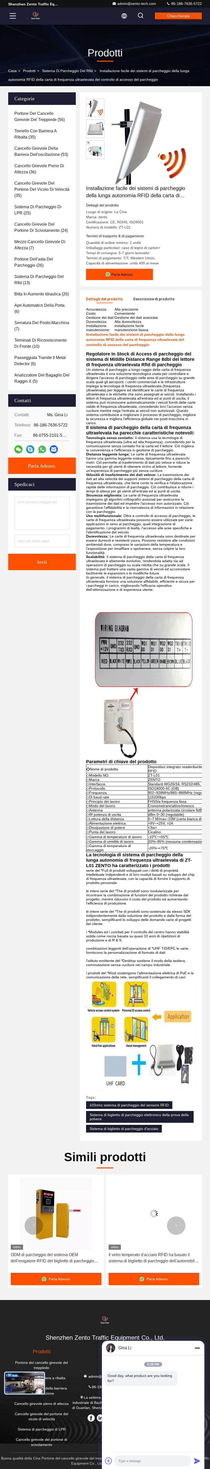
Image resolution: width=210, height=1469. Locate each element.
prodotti (29, 71)
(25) (37, 210)
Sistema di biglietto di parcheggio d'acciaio (124, 1129)
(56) (39, 116)
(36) (39, 169)
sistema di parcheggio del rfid (67, 71)
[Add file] (108, 1460)
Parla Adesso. (42, 466)
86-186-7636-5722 (186, 4)
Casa (12, 71)
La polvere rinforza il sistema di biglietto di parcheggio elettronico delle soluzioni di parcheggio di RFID (147, 1258)
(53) (41, 151)
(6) (39, 308)
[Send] (197, 1460)
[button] (34, 1225)
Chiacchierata (178, 16)
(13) (39, 279)
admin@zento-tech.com (136, 4)
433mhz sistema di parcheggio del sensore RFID (129, 1105)
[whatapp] (42, 449)
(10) (40, 343)
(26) (33, 262)
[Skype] (30, 449)
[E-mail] (53, 449)
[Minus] (197, 1348)
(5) (41, 378)
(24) (41, 227)
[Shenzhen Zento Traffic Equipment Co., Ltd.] (35, 16)
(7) (39, 245)
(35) (35, 134)
